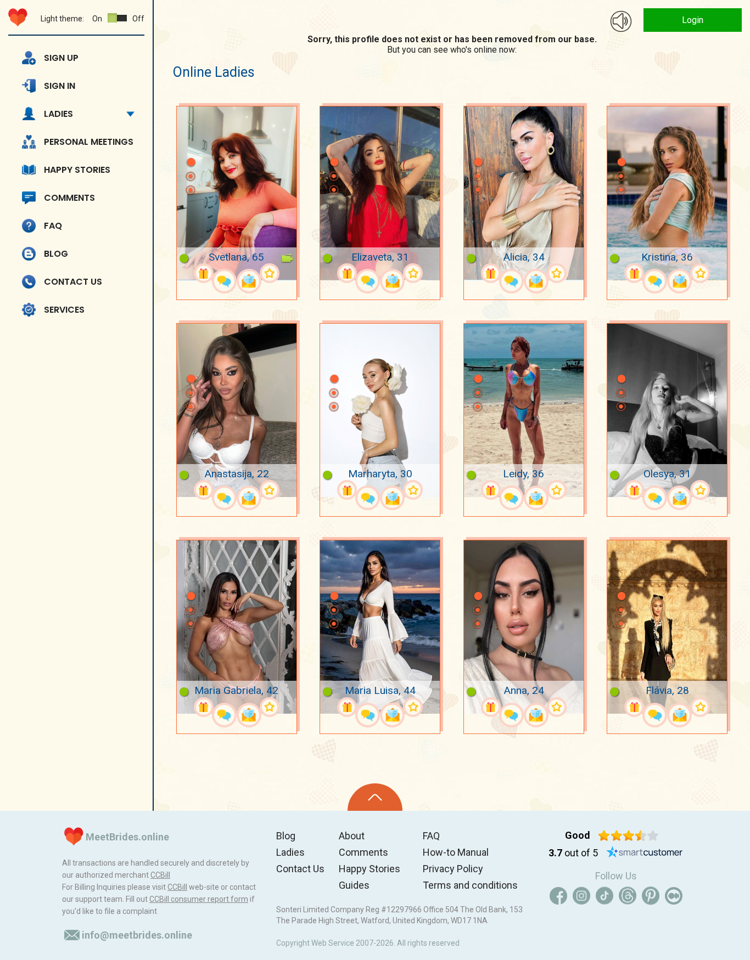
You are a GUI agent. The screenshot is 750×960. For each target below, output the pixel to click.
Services (64, 309)
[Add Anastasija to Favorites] (269, 490)
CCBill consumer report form (198, 899)
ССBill (160, 875)
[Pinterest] (650, 895)
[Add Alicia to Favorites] (557, 273)
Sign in (59, 86)
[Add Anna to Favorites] (557, 707)
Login (692, 20)
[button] (190, 146)
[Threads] (627, 895)
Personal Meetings (88, 141)
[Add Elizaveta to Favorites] (413, 273)
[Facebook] (558, 895)
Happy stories (77, 169)
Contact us (73, 281)
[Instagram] (581, 895)
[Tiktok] (604, 895)
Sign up (61, 58)
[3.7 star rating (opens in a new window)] (628, 835)
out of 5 (573, 853)
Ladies (58, 114)
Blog (56, 253)
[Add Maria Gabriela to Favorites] (269, 707)
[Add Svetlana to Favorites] (269, 273)
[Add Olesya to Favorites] (700, 490)
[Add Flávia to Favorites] (700, 707)
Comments (69, 197)
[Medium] (673, 895)
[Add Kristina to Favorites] (700, 273)
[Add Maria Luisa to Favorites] (413, 707)
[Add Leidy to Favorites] (557, 490)
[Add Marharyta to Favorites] (413, 490)
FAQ (53, 225)
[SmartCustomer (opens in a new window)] (644, 853)
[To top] (375, 797)
